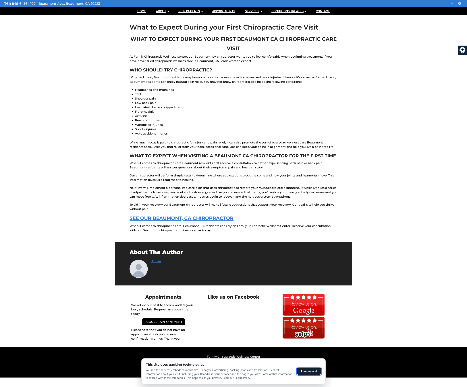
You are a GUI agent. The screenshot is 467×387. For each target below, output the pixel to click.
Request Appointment (163, 322)
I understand (309, 371)
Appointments (223, 11)
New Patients (189, 11)
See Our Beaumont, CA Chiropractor (182, 218)
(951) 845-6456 (15, 4)
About (161, 11)
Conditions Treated (287, 11)
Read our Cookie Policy (236, 378)
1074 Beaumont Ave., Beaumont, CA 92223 (65, 4)
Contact (323, 11)
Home (141, 11)
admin (156, 261)
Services (252, 11)
